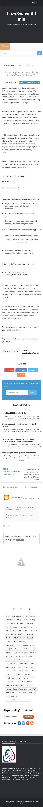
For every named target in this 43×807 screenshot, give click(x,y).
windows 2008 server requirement (17, 700)
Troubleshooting (25, 689)
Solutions (28, 674)
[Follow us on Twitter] (23, 723)
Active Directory (17, 616)
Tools (15, 689)
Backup (18, 620)
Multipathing (23, 653)
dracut (20, 631)
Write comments (32, 487)
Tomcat (8, 689)
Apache (32, 616)
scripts (26, 671)
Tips (27, 685)
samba (8, 671)
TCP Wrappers (27, 682)
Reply (6, 526)
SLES (13, 674)
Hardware (29, 634)
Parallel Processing (22, 660)
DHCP (8, 631)
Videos (13, 693)
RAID (19, 667)
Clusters (20, 623)
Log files (8, 653)
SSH (13, 678)
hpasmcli (9, 642)
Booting (32, 620)
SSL (19, 678)
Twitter (33, 370)
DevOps (23, 627)
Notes (18, 656)
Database (14, 627)
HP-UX (22, 638)
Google (10, 370)
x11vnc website (14, 330)
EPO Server (28, 631)
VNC (38, 82)
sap (19, 671)
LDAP (25, 649)
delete (38, 499)
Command (29, 623)
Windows (14, 696)
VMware (32, 693)
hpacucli (30, 638)
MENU (34, 3)
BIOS (25, 620)
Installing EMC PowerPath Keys (15, 413)
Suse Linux (9, 682)
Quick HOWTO (30, 82)
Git (36, 631)
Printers (33, 663)
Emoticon (20, 540)
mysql (32, 653)
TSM (34, 689)
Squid (8, 678)
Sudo (32, 678)
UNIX (7, 693)
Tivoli (33, 685)
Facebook (22, 370)
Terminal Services (12, 685)
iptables (25, 645)
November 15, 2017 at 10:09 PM (25, 499)
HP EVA (15, 638)
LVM (15, 653)
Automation (10, 620)
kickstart (18, 649)
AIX (26, 616)
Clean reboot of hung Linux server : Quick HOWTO (19, 425)
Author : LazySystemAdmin (30, 351)
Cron (7, 627)
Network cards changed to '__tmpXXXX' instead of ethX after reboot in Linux (18, 440)
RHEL (25, 667)
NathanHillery (17, 497)
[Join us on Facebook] (19, 723)
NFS (7, 656)
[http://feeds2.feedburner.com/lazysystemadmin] (32, 723)
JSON (11, 649)
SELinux (33, 671)
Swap (18, 682)
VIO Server (22, 693)
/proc (7, 616)
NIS (12, 656)
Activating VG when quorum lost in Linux (19, 453)
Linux (21, 82)
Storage (25, 678)
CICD (7, 623)
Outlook (30, 656)
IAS (15, 642)
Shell (7, 674)
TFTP (22, 685)
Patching (9, 663)
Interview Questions (13, 645)
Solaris (19, 674)
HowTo (8, 638)
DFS (30, 627)
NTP (23, 656)
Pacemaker (10, 660)
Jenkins (32, 645)
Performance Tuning (21, 663)
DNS (13, 631)
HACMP (20, 634)
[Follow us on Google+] (27, 723)
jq (6, 649)
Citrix (13, 623)
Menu (6, 46)
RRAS (31, 667)
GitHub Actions (11, 634)
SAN (14, 671)
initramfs (22, 642)
